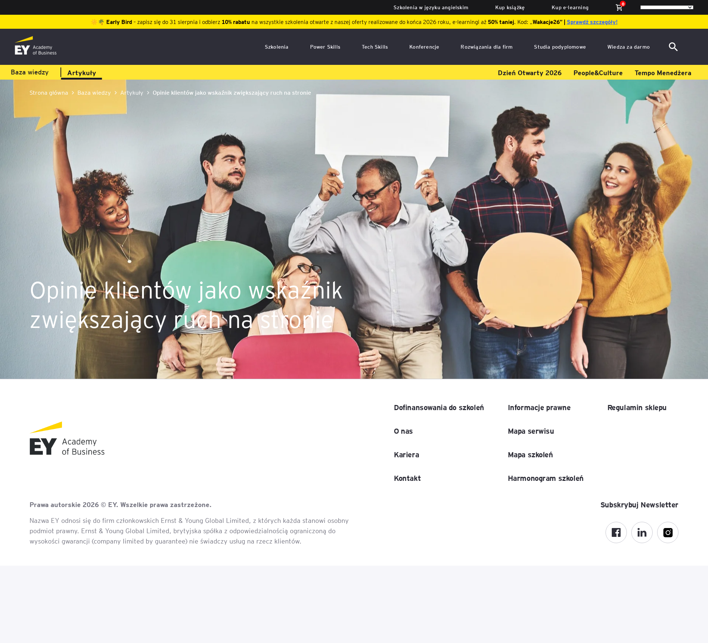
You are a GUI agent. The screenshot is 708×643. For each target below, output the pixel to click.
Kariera (406, 454)
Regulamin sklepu (637, 407)
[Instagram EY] (667, 532)
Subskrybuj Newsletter (639, 504)
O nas (403, 431)
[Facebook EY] (616, 532)
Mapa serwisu (531, 431)
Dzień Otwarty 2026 (530, 72)
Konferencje (424, 46)
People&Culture (598, 72)
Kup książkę (510, 7)
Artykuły (81, 72)
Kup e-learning (570, 7)
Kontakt (407, 478)
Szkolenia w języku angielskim (430, 7)
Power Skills (325, 46)
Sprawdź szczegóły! (592, 21)
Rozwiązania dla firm (487, 46)
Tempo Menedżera (663, 72)
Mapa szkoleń (530, 454)
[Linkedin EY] (642, 532)
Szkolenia (277, 46)
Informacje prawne (539, 407)
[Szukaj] (674, 46)
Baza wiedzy (30, 71)
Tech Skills (375, 46)
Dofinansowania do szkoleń (439, 407)
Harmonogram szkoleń (546, 478)
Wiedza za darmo (628, 46)
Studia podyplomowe (560, 46)
